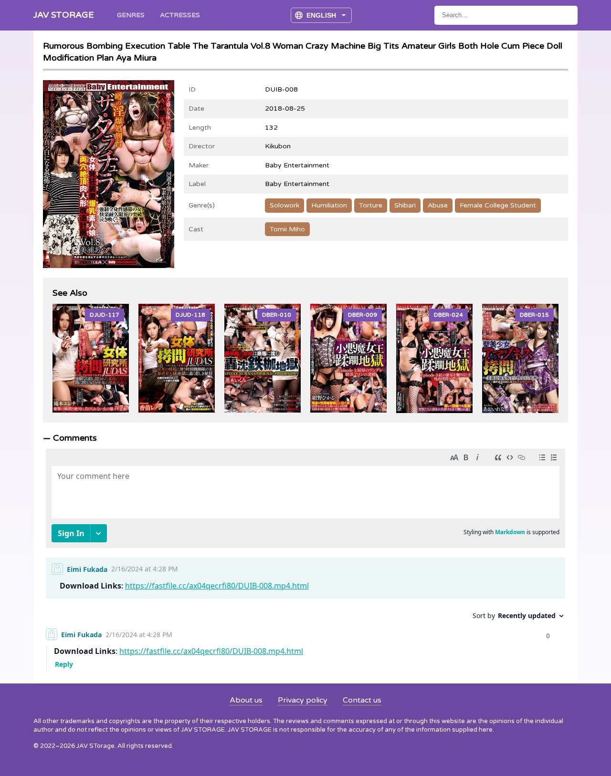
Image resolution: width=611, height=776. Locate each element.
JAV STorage (63, 15)
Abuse (438, 205)
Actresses (180, 15)
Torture (370, 205)
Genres (131, 15)
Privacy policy (302, 700)
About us (246, 700)
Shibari (405, 205)
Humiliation (329, 205)
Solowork (284, 205)
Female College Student (498, 205)
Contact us (362, 700)
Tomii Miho (287, 229)
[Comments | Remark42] (305, 557)
